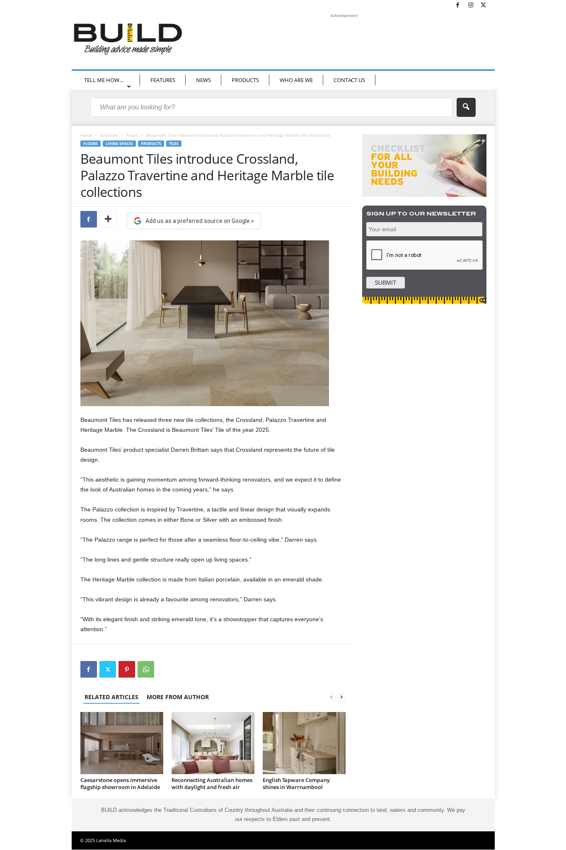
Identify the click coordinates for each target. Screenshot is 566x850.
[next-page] (341, 697)
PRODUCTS (245, 80)
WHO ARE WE (296, 80)
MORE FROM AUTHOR (178, 697)
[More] (108, 219)
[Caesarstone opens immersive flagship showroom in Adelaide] (121, 743)
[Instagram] (471, 5)
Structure (109, 135)
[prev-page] (331, 697)
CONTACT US (349, 80)
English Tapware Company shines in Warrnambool (296, 783)
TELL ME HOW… (103, 80)
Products (151, 143)
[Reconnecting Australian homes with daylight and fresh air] (213, 743)
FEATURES (162, 80)
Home (86, 135)
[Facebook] (458, 5)
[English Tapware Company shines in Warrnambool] (304, 743)
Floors (132, 135)
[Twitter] (484, 5)
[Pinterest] (127, 669)
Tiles (174, 143)
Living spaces (119, 143)
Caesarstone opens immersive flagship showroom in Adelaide (120, 783)
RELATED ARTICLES (111, 697)
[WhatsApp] (146, 669)
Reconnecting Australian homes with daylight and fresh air (212, 783)
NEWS (203, 80)
